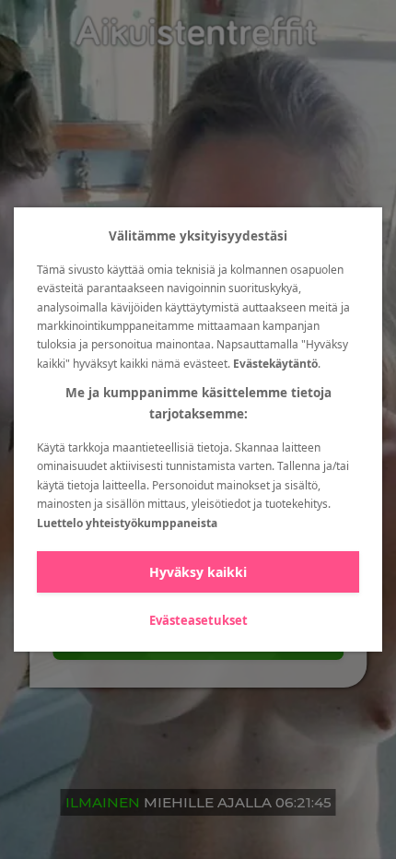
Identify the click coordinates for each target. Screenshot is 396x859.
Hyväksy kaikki (198, 572)
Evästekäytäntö (275, 363)
